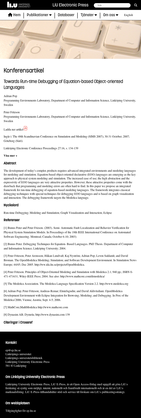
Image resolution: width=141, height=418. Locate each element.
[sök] (135, 5)
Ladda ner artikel (13, 129)
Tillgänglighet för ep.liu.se (21, 410)
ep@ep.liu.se (13, 350)
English (128, 15)
